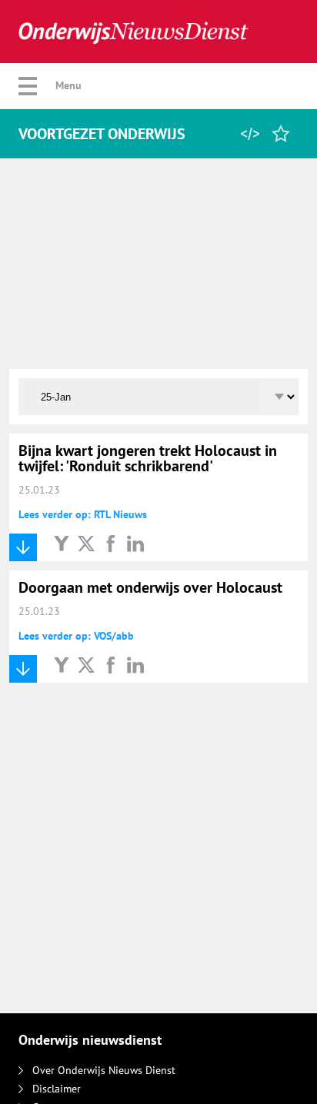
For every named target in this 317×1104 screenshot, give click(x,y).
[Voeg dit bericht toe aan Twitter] (86, 543)
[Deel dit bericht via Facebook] (111, 543)
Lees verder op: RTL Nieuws (82, 514)
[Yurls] (61, 543)
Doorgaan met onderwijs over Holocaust (150, 587)
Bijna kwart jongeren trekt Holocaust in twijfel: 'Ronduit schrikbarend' (147, 458)
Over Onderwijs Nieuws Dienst (103, 1070)
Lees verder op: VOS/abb (76, 636)
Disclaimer (56, 1089)
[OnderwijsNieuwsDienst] (133, 31)
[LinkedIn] (135, 543)
